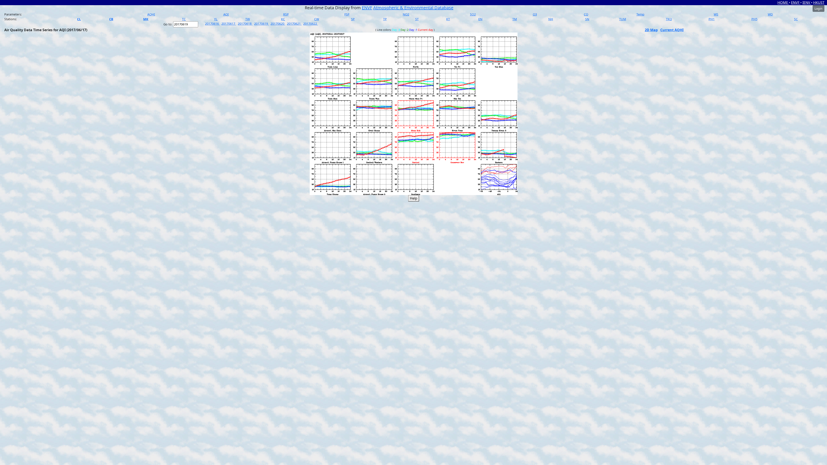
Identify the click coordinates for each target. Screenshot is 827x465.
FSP (347, 14)
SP (353, 19)
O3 (535, 14)
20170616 (212, 24)
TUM (622, 19)
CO (586, 14)
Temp (640, 14)
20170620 (277, 24)
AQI (226, 14)
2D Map (651, 30)
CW (316, 19)
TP (385, 19)
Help (413, 198)
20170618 (245, 24)
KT (448, 19)
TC (184, 19)
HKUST (818, 2)
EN (480, 19)
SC (796, 19)
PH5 (754, 19)
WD (770, 14)
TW (247, 19)
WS (716, 14)
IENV (806, 2)
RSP (286, 14)
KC (283, 19)
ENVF (795, 2)
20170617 (228, 24)
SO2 (473, 14)
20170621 (294, 24)
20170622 (310, 24)
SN (587, 19)
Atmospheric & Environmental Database (413, 8)
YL (216, 19)
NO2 (406, 14)
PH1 (712, 19)
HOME (783, 2)
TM (514, 19)
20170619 (261, 24)
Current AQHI (672, 30)
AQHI (151, 14)
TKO (669, 19)
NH (550, 19)
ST (417, 19)
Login (818, 8)
